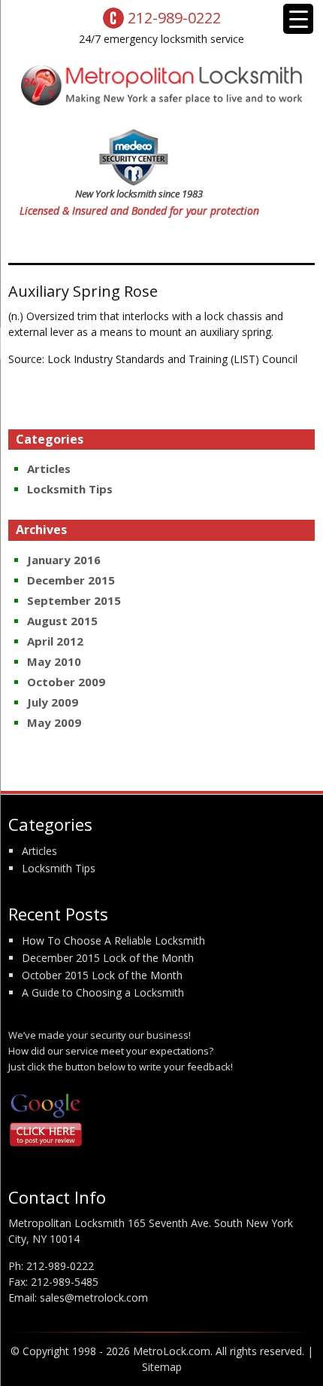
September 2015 (74, 600)
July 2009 (52, 702)
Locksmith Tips (70, 488)
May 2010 (54, 661)
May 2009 (54, 722)
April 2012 (55, 641)
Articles (49, 468)
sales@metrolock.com (94, 1297)
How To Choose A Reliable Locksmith (113, 940)
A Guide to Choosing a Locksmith (103, 992)
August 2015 (62, 620)
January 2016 (64, 559)
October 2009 (66, 681)
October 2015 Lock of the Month (102, 975)
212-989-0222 (60, 1266)
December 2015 (71, 580)
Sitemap (162, 1367)
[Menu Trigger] (298, 19)
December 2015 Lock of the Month (108, 958)
